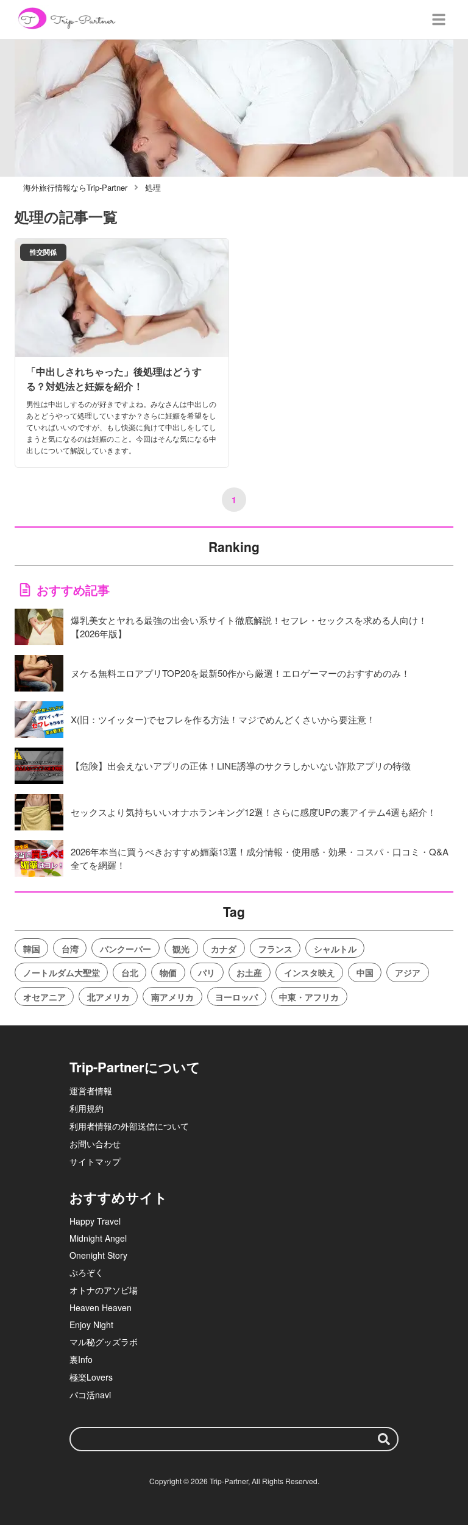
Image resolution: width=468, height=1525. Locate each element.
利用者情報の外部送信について (129, 1126)
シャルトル (335, 949)
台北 (129, 972)
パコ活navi (90, 1395)
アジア (407, 972)
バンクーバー (125, 949)
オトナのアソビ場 (103, 1290)
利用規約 (86, 1108)
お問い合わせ (95, 1144)
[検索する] (384, 1439)
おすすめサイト (118, 1197)
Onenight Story (98, 1255)
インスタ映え (309, 972)
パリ (206, 972)
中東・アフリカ (309, 997)
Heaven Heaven (100, 1307)
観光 (181, 949)
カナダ (223, 949)
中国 (365, 972)
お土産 (249, 972)
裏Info (81, 1359)
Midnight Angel (98, 1238)
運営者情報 (90, 1090)
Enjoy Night (91, 1324)
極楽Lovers (91, 1377)
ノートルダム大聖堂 (61, 972)
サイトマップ (95, 1161)
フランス (275, 949)
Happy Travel (95, 1221)
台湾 (70, 949)
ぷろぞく (86, 1272)
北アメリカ (108, 997)
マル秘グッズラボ (103, 1342)
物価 (168, 972)
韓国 (31, 949)
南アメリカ (172, 997)
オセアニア (44, 997)
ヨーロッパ (236, 997)
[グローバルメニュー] (438, 19)
